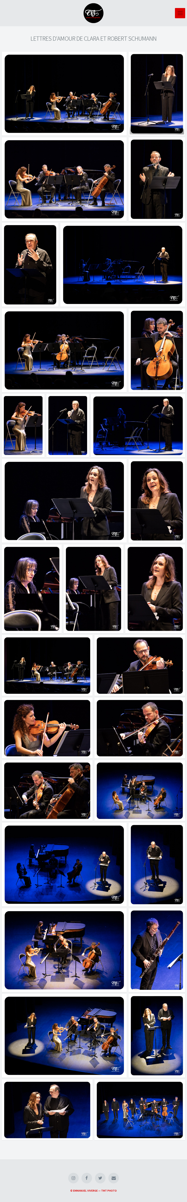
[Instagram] (73, 1178)
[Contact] (113, 1178)
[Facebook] (86, 1178)
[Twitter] (100, 1178)
